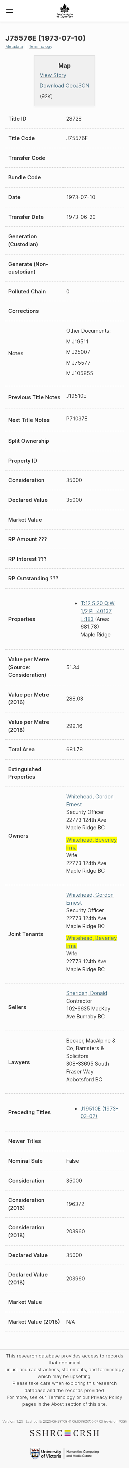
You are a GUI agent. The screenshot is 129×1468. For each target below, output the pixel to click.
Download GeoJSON (64, 85)
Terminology (40, 46)
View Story (53, 75)
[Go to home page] (64, 11)
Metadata (14, 46)
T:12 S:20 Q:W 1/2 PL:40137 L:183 (98, 611)
